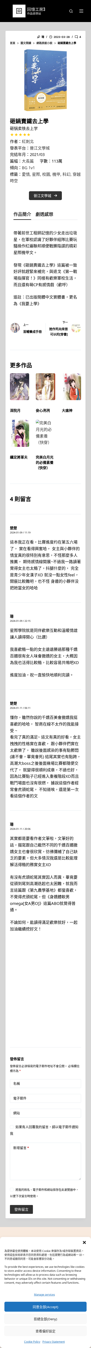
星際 (36, 174)
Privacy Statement (53, 1342)
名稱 (16, 1083)
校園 (46, 174)
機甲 (56, 174)
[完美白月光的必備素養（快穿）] (45, 433)
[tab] (22, 215)
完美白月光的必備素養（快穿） (44, 462)
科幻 (66, 174)
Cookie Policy (32, 1342)
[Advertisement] (45, 995)
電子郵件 (20, 1098)
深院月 (15, 410)
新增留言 (21, 1148)
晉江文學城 (40, 148)
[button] (84, 1242)
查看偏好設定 (45, 1331)
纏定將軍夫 (19, 457)
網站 (16, 1113)
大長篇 (28, 161)
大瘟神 (67, 410)
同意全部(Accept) (45, 1307)
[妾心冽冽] (45, 386)
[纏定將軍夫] (19, 433)
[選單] (81, 11)
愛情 (26, 174)
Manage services (44, 1294)
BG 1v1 (28, 167)
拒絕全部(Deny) (45, 1319)
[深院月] (19, 386)
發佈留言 (21, 1209)
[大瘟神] (71, 386)
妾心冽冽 (43, 410)
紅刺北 (28, 141)
